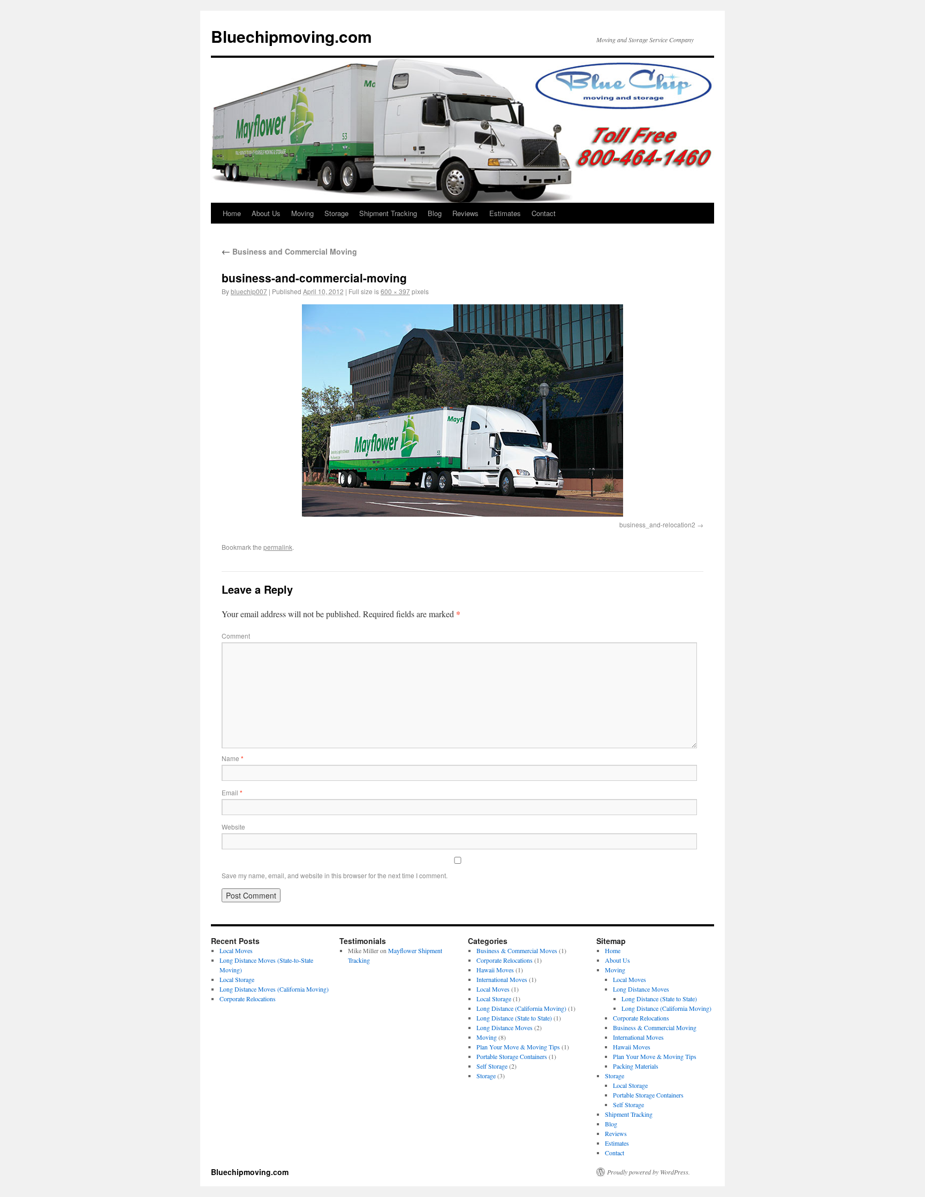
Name (233, 758)
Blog (435, 213)
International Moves (501, 979)
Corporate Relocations (247, 998)
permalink (277, 546)
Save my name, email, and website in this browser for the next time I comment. (335, 875)
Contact (544, 213)
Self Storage (491, 1066)
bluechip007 (249, 291)
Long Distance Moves (504, 1027)
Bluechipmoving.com (291, 36)
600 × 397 (395, 291)
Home (232, 213)
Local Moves (236, 950)
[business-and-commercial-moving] (462, 410)
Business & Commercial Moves (516, 950)
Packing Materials (635, 1066)
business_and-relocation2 (657, 524)
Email (232, 792)
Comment (236, 635)
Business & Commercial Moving (654, 1027)
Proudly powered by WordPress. (648, 1172)
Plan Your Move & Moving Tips (518, 1046)
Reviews (465, 213)
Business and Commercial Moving (289, 251)
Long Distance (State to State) (514, 1018)
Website (233, 826)
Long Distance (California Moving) (521, 1008)
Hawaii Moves (495, 969)
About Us (266, 213)
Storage (336, 213)
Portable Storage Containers (511, 1056)
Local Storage (236, 979)
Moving (302, 213)
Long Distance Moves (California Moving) (274, 989)
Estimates (505, 213)
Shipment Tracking (388, 213)
